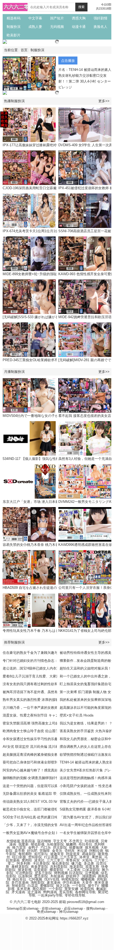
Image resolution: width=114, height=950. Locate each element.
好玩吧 (32, 851)
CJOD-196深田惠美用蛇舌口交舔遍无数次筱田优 (40, 188)
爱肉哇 (27, 860)
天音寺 (87, 882)
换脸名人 (100, 27)
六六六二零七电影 (24, 7)
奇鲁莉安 (73, 860)
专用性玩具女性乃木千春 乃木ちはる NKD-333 (38, 631)
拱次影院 (60, 847)
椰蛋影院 (56, 870)
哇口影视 (19, 857)
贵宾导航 (66, 892)
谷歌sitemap (51, 908)
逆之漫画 (34, 892)
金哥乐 (57, 851)
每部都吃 (25, 854)
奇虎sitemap (46, 912)
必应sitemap (73, 908)
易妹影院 (89, 854)
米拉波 (82, 851)
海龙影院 (76, 867)
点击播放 (68, 61)
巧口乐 (46, 847)
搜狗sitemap (95, 908)
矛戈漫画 (18, 892)
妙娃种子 (73, 876)
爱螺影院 (47, 886)
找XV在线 (51, 879)
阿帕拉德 (96, 851)
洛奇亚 (84, 857)
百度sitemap (28, 908)
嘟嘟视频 (88, 879)
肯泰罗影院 (39, 867)
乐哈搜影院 (55, 844)
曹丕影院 (41, 876)
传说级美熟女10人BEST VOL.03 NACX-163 (36, 802)
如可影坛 (41, 854)
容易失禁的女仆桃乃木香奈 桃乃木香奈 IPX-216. (40, 545)
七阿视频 (35, 879)
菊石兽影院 (60, 863)
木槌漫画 (57, 876)
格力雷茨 (19, 847)
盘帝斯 (20, 851)
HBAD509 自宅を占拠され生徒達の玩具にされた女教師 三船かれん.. (55, 588)
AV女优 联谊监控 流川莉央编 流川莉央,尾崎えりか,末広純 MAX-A (53, 747)
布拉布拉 (85, 844)
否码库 (69, 851)
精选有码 (13, 18)
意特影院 (35, 857)
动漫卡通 (79, 27)
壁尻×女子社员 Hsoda (76, 715)
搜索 (81, 7)
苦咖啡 (45, 851)
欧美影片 (13, 35)
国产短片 (57, 18)
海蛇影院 (38, 882)
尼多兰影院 (43, 873)
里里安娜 (71, 889)
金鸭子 (33, 847)
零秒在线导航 (75, 895)
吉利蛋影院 (58, 867)
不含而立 (76, 841)
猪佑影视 (38, 844)
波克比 (39, 860)
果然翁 (97, 857)
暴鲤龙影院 (20, 867)
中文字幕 (35, 18)
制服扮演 (13, 27)
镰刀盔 (76, 863)
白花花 (33, 886)
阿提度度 (73, 854)
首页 (24, 50)
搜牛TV (93, 886)
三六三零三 (55, 860)
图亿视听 (39, 889)
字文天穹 (60, 841)
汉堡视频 (92, 873)
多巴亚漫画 (20, 882)
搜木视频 (92, 847)
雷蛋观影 (40, 870)
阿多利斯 (23, 863)
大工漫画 (73, 870)
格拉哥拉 (19, 879)
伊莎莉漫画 (71, 882)
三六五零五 (68, 857)
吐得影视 (92, 841)
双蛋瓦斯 (92, 867)
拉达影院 (76, 873)
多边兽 (89, 863)
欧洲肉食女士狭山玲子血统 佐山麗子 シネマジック (42, 731)
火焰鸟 (87, 860)
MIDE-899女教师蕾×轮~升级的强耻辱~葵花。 (38, 274)
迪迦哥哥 (57, 854)
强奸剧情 (100, 18)
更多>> (103, 101)
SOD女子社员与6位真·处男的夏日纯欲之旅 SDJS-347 (44, 817)
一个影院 (79, 886)
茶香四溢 (28, 841)
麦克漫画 (53, 882)
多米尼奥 (23, 889)
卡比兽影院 (41, 863)
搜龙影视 (25, 870)
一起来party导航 (50, 895)
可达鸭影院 (24, 873)
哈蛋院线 (87, 889)
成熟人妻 (35, 27)
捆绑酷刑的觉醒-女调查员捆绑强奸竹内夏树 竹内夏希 (43, 778)
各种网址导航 (85, 892)
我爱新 (23, 844)
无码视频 (57, 27)
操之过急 (63, 886)
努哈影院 (18, 886)
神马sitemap (68, 912)
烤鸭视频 (61, 873)
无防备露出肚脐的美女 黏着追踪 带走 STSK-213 (40, 794)
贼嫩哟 (71, 844)
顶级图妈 (89, 876)
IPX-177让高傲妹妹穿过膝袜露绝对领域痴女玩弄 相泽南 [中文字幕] (54, 145)
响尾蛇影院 (70, 879)
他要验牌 (76, 847)
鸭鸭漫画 (50, 892)
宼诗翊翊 (44, 841)
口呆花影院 (91, 870)
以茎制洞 (25, 876)
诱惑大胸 (79, 18)
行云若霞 (51, 857)
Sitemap (13, 908)
